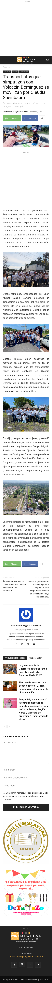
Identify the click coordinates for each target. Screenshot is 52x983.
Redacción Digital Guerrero (17, 112)
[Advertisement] (26, 29)
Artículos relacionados (15, 658)
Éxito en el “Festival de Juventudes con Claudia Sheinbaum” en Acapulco (14, 586)
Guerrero (6, 67)
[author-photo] (26, 621)
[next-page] (9, 726)
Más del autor (35, 658)
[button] (5, 60)
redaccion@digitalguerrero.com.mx (26, 956)
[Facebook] (17, 644)
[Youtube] (35, 644)
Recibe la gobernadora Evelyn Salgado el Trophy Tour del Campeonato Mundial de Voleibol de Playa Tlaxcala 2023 (38, 589)
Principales (24, 72)
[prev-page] (4, 726)
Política (15, 72)
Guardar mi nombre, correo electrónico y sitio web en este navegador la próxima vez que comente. (25, 796)
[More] (42, 118)
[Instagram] (23, 644)
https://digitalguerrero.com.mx (26, 630)
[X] (29, 644)
